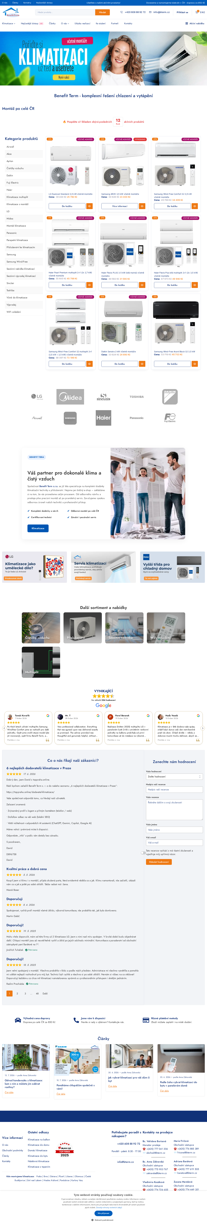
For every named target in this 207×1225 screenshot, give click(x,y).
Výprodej (11, 352)
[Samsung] (70, 418)
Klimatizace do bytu (38, 1164)
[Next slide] (18, 1048)
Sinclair (10, 322)
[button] (67, 206)
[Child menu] (10, 152)
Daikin (10, 179)
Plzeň (61, 1185)
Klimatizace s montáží (17, 221)
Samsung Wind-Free (17, 296)
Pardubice (64, 1189)
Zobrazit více (22, 854)
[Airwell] (37, 418)
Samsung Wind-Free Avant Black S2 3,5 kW (174, 351)
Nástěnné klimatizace (38, 1170)
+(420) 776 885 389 (188, 1157)
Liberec (69, 1185)
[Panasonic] (137, 418)
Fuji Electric (13, 191)
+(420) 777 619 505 (188, 1178)
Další (45, 993)
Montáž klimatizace (16, 251)
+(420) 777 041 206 (157, 1157)
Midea (10, 240)
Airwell (10, 146)
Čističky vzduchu (15, 172)
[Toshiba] (137, 397)
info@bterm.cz (125, 1170)
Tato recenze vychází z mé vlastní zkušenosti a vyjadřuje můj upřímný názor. (169, 852)
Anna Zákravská (29, 1084)
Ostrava (53, 1185)
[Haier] (103, 418)
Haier (9, 198)
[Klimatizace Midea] (70, 397)
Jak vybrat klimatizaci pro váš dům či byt (129, 1088)
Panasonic (12, 258)
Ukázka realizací (82, 23)
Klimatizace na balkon (39, 1148)
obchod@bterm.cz (155, 1161)
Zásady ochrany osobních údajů (109, 1207)
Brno (46, 1185)
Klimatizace (38, 528)
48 (37, 993)
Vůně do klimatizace (17, 345)
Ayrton (10, 165)
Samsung (11, 284)
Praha (39, 1185)
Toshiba (10, 333)
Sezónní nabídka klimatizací (21, 307)
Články (15, 3)
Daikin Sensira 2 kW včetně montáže (118, 351)
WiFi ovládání (14, 359)
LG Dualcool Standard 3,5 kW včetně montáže (70, 194)
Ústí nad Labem (34, 1189)
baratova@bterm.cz (187, 1181)
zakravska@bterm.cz (156, 1182)
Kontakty (27, 3)
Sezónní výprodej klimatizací (21, 314)
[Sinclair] (103, 397)
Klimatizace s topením (39, 1175)
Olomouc (79, 1185)
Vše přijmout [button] (103, 1213)
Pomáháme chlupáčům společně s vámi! (76, 1095)
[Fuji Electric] (170, 418)
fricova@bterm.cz (186, 1161)
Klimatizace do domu (38, 1153)
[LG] (37, 397)
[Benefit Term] (12, 12)
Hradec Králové (51, 1189)
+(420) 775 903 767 (157, 1178)
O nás (4, 3)
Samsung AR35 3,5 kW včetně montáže (120, 194)
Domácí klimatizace (37, 1159)
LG (8, 228)
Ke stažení (101, 23)
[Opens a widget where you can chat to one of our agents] (10, 1220)
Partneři (114, 23)
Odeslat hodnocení (159, 862)
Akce (9, 158)
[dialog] (103, 1208)
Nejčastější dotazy (44, 3)
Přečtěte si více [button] (13, 740)
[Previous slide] (6, 1048)
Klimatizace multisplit (17, 209)
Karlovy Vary (77, 1189)
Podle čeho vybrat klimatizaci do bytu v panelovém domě (178, 1092)
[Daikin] (170, 397)
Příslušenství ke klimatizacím (21, 277)
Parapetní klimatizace (17, 270)
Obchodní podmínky (12, 1159)
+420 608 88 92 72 (128, 1152)
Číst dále (9, 1101)
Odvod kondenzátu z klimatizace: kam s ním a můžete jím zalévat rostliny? (24, 1092)
